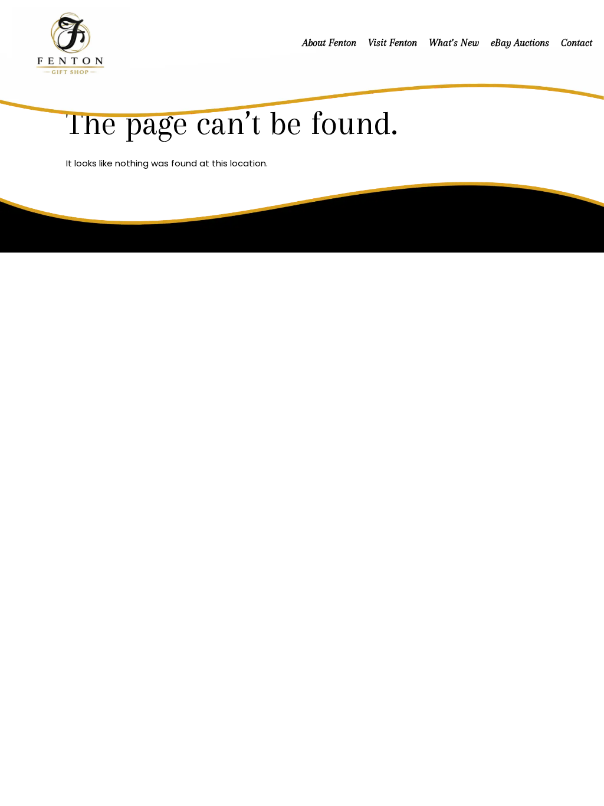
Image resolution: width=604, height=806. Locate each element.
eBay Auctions (520, 42)
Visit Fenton (392, 42)
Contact (576, 42)
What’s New (454, 42)
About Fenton (329, 42)
